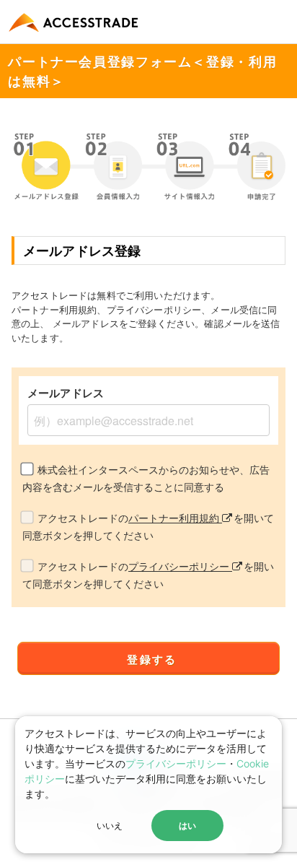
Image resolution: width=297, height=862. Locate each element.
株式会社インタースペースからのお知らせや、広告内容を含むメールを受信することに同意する (146, 478)
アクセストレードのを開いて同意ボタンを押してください (148, 526)
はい (187, 825)
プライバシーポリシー (175, 763)
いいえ (110, 825)
